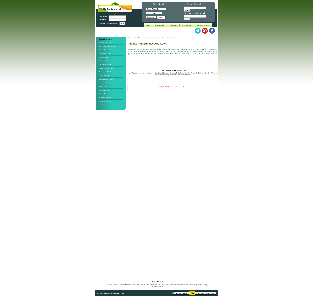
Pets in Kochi (102, 86)
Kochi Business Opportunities (107, 46)
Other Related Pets (142, 285)
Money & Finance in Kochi (106, 68)
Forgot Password (112, 23)
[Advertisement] (111, 151)
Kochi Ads (137, 38)
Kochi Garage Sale (104, 75)
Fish (133, 285)
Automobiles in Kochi (105, 42)
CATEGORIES (186, 25)
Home (130, 38)
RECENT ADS (159, 25)
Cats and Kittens (112, 285)
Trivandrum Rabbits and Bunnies (180, 75)
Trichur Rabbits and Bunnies (201, 73)
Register (103, 23)
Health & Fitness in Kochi (106, 79)
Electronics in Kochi (104, 61)
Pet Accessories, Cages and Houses (162, 285)
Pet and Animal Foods (182, 285)
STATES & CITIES (203, 25)
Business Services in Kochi (106, 50)
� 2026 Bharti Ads (103, 293)
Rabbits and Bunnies (156, 286)
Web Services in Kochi (105, 101)
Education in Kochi (104, 57)
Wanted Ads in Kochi (105, 97)
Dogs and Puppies (124, 285)
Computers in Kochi (104, 53)
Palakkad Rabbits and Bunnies (180, 73)
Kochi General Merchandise (107, 72)
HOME (148, 25)
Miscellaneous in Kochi (105, 105)
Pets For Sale (201, 285)
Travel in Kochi (103, 94)
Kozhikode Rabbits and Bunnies (158, 73)
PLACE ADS (173, 25)
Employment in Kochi (105, 64)
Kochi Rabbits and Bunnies (137, 73)
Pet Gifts (193, 285)
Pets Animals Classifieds (151, 38)
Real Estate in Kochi (104, 90)
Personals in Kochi (104, 83)
